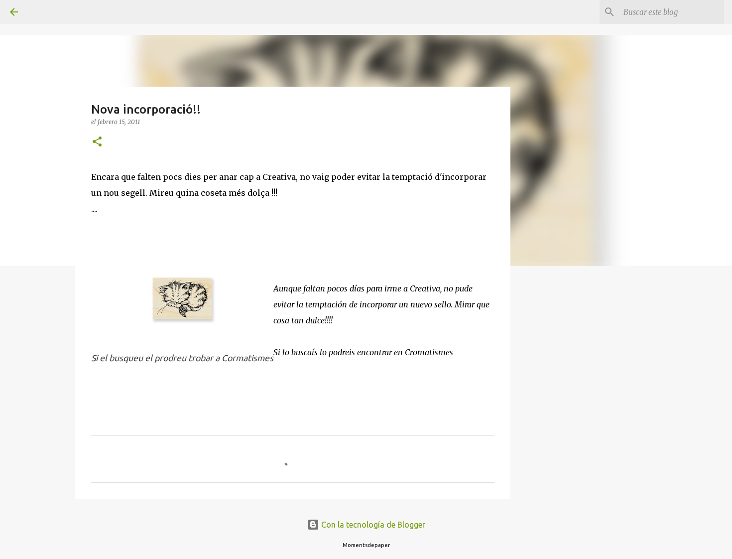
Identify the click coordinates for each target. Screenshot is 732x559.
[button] (97, 142)
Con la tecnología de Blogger (372, 524)
